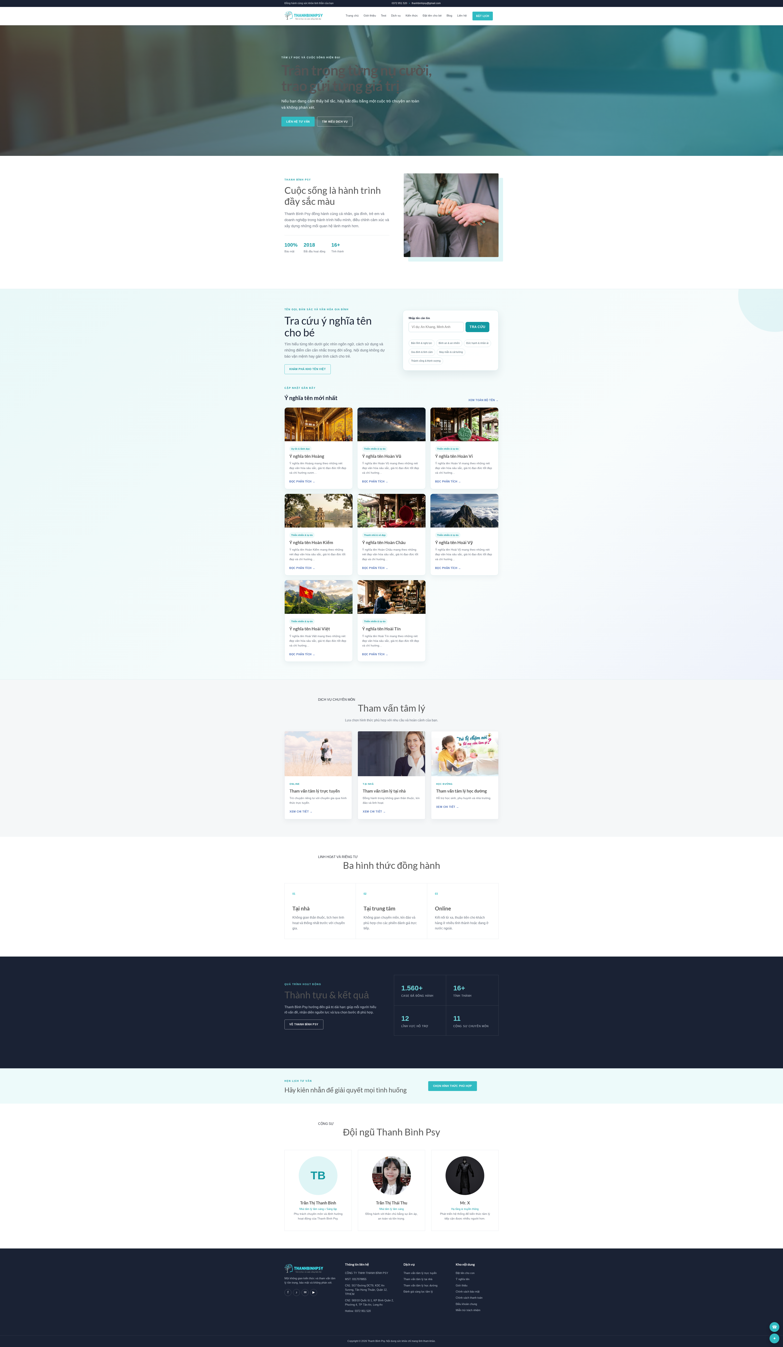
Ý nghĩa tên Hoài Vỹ (454, 542)
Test (383, 15)
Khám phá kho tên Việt (307, 369)
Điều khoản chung (466, 1304)
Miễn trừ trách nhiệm (468, 1310)
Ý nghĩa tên (462, 1279)
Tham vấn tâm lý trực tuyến (315, 790)
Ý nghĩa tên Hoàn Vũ (381, 456)
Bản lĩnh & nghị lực (421, 343)
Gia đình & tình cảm (422, 352)
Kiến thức (412, 15)
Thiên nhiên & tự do (375, 449)
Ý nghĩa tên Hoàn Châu (384, 542)
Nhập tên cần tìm (419, 318)
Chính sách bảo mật (468, 1291)
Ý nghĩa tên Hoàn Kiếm (311, 542)
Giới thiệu (370, 15)
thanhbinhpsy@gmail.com (426, 3)
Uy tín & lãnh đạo (300, 449)
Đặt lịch (482, 16)
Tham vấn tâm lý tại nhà (384, 790)
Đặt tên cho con (465, 1273)
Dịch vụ (396, 15)
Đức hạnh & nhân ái (477, 343)
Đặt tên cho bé (432, 15)
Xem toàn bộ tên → (483, 400)
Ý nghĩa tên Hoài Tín (381, 628)
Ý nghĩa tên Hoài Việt (309, 628)
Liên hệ (462, 15)
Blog (449, 15)
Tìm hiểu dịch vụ (334, 121)
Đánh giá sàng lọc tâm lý (418, 1291)
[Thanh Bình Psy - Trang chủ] (303, 16)
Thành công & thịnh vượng (426, 360)
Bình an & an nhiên (449, 343)
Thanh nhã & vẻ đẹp (375, 535)
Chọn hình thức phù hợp (452, 1086)
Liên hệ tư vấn (298, 121)
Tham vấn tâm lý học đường (461, 790)
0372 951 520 (399, 3)
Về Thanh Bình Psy (304, 1024)
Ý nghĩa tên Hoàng (306, 456)
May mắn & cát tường (451, 352)
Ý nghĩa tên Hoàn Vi (454, 456)
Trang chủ (352, 15)
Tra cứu (477, 327)
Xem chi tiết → (301, 811)
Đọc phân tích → (302, 481)
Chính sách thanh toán (469, 1297)
